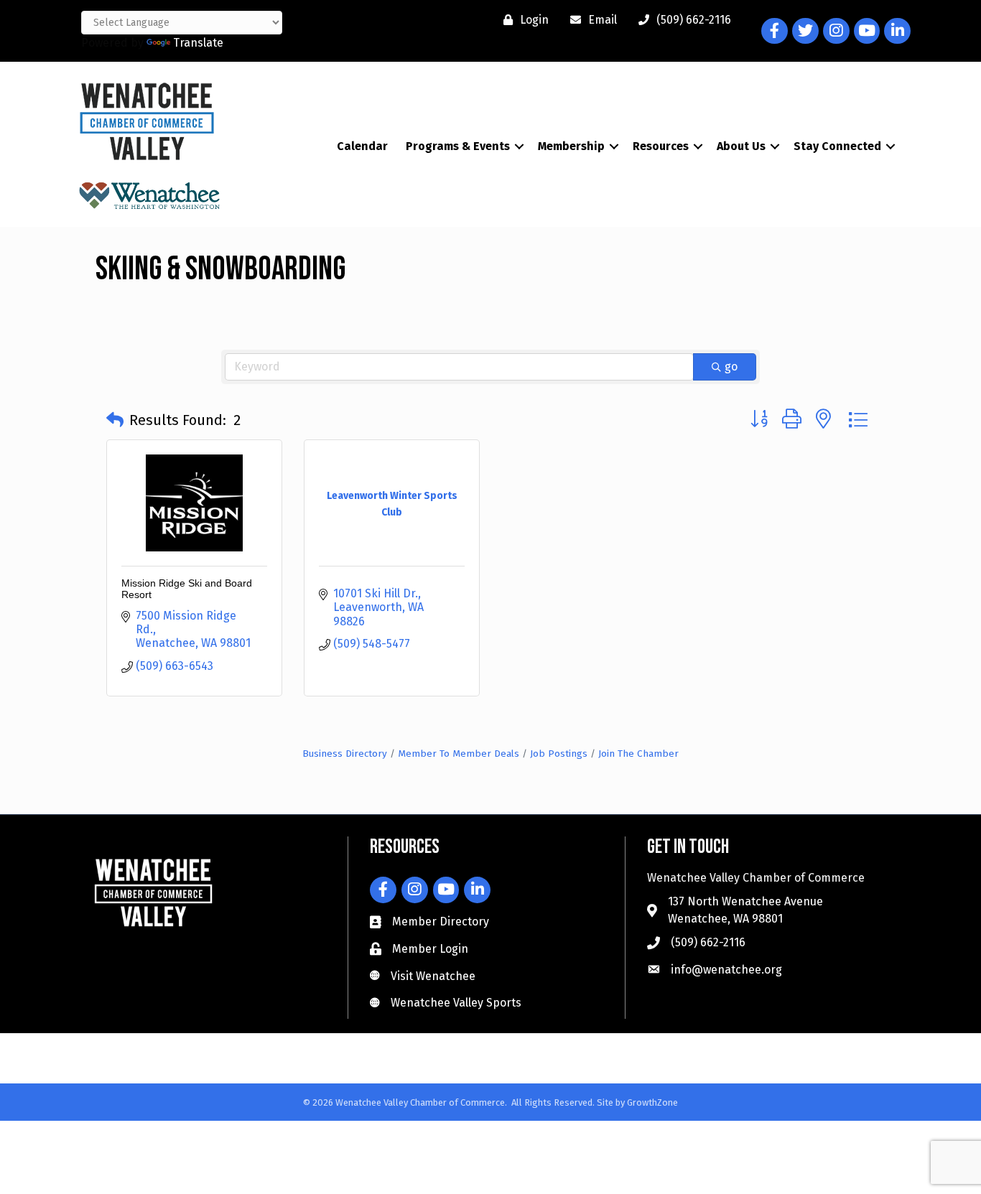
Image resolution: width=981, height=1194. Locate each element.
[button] (115, 420)
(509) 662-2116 (708, 942)
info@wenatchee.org (726, 969)
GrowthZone (652, 1102)
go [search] (731, 366)
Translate (198, 43)
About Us (741, 146)
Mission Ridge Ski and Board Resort (186, 588)
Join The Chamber (638, 753)
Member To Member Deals (458, 753)
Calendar (362, 146)
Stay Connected (837, 146)
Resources (661, 146)
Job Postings (558, 753)
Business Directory (344, 753)
